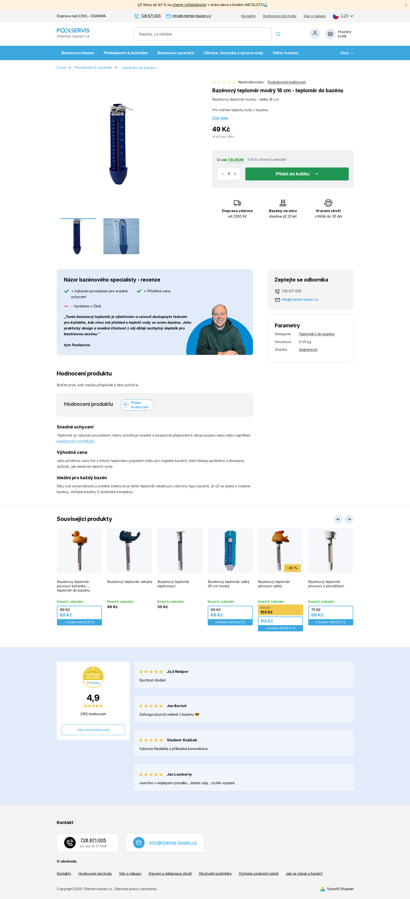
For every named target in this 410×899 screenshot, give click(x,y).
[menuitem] (78, 53)
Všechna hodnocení (93, 729)
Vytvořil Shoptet (340, 889)
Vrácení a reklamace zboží (170, 873)
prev (338, 519)
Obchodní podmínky (215, 873)
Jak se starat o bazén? (304, 873)
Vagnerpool (308, 349)
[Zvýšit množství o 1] (235, 174)
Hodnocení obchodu (279, 16)
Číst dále (220, 118)
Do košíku (299, 173)
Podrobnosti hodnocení (287, 82)
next (349, 519)
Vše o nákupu (314, 16)
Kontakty (248, 16)
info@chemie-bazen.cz (192, 15)
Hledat (278, 34)
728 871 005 (151, 15)
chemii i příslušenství (189, 4)
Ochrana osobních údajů (259, 873)
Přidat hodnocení (139, 404)
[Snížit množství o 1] (222, 174)
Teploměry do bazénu (317, 334)
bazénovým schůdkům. (76, 441)
